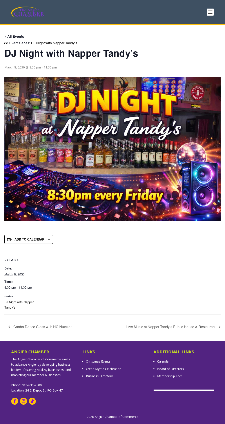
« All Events (14, 36)
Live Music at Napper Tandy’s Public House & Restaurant (171, 326)
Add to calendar (29, 239)
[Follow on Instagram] (23, 401)
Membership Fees (170, 376)
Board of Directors (170, 369)
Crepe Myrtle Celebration (103, 369)
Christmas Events (98, 361)
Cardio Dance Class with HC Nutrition (43, 326)
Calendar (163, 361)
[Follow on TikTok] (32, 401)
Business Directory (99, 376)
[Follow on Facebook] (14, 401)
